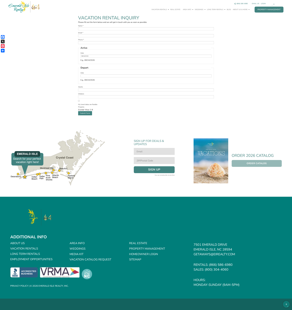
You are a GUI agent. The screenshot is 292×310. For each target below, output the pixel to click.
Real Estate (175, 9)
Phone (81, 40)
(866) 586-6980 (242, 4)
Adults (80, 87)
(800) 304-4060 (216, 269)
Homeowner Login (143, 254)
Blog (229, 9)
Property (81, 107)
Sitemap (135, 259)
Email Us (255, 4)
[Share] (2, 50)
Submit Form (85, 113)
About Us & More (240, 9)
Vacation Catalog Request (90, 259)
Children (81, 94)
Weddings (199, 9)
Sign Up (154, 170)
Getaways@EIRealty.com (214, 254)
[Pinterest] (2, 46)
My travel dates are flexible (87, 104)
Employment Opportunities (31, 259)
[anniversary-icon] (35, 7)
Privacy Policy (19, 285)
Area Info (187, 9)
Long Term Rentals (215, 9)
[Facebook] (2, 37)
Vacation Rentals (159, 9)
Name (80, 26)
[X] (2, 41)
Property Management (269, 9)
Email (80, 33)
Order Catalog (257, 163)
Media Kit (76, 254)
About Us (17, 243)
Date (82, 53)
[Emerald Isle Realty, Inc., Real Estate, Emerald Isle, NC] (24, 272)
